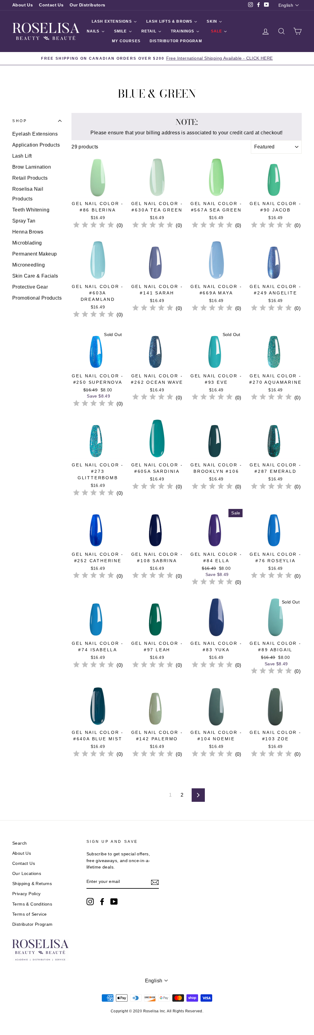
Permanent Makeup (34, 253)
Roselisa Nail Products (27, 193)
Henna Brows (27, 231)
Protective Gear (30, 287)
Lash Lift (22, 156)
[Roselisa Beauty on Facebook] (102, 901)
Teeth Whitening (30, 209)
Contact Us (51, 5)
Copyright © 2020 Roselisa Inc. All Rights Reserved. (157, 1011)
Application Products (36, 145)
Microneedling (28, 264)
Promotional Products (37, 298)
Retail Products (30, 178)
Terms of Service (29, 914)
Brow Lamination (31, 167)
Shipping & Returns (32, 883)
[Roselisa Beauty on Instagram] (90, 901)
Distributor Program (32, 924)
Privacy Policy (26, 893)
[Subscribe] (155, 882)
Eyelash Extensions (35, 133)
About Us (22, 5)
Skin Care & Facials (35, 275)
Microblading (27, 242)
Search (19, 843)
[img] (93, 225)
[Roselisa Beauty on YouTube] (114, 901)
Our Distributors (87, 5)
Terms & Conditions (32, 904)
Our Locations (26, 873)
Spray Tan (24, 220)
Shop (19, 121)
